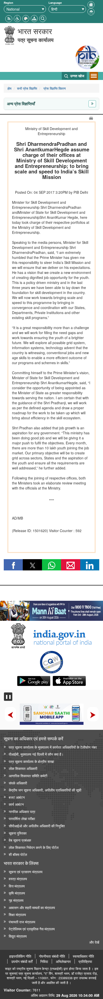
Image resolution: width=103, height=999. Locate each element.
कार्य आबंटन (16, 804)
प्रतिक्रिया (85, 961)
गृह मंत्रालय (16, 900)
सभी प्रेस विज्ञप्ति (27, 88)
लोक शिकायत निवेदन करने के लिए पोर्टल (33, 847)
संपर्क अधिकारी (18, 782)
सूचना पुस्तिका (17, 833)
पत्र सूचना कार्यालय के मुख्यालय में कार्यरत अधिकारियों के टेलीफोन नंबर (53, 747)
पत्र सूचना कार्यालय (36, 39)
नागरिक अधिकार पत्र (22, 811)
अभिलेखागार (63, 961)
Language (55, 2)
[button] (17, 18)
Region (8, 2)
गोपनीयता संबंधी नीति (52, 956)
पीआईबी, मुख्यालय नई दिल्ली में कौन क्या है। (36, 754)
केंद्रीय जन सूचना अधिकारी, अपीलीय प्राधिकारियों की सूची (45, 789)
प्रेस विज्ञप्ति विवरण (54, 88)
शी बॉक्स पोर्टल (18, 854)
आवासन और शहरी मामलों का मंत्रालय (32, 907)
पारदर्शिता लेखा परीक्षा (22, 818)
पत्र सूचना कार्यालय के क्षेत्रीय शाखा (31, 761)
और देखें (94, 942)
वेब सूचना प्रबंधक (20, 840)
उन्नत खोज (76, 75)
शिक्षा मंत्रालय (17, 914)
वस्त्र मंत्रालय (18, 878)
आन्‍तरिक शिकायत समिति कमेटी (28, 775)
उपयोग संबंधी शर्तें (21, 961)
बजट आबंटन (17, 797)
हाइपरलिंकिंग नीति (20, 956)
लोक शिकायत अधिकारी (23, 768)
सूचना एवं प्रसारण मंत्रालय (25, 871)
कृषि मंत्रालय (17, 892)
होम (10, 88)
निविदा (44, 961)
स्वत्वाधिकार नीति (83, 956)
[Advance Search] (43, 18)
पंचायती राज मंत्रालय (22, 921)
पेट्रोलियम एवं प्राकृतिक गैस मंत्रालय (32, 928)
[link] (51, 609)
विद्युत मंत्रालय (18, 936)
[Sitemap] (34, 18)
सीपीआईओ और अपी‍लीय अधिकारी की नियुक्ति (37, 825)
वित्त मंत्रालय (17, 885)
